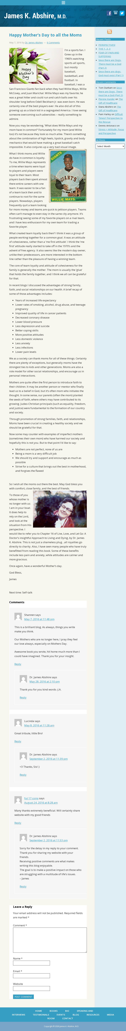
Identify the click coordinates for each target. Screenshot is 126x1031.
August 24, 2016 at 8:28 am (41, 802)
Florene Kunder (106, 99)
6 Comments (53, 42)
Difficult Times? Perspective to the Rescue (110, 118)
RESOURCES (93, 1014)
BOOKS (53, 1010)
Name (17, 958)
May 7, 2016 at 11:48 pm (39, 619)
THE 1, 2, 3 (104, 48)
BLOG (76, 1014)
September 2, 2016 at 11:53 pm (49, 840)
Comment (20, 925)
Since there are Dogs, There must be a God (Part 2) (109, 64)
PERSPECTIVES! (106, 44)
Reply (17, 664)
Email (17, 971)
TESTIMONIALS (41, 1014)
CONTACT (67, 1018)
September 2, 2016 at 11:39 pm (49, 758)
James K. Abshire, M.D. (35, 14)
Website (18, 984)
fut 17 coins (31, 798)
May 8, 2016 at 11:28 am (39, 725)
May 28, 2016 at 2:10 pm (45, 681)
